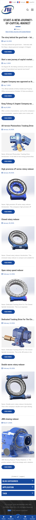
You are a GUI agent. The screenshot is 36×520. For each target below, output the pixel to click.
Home (18, 29)
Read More (8, 52)
